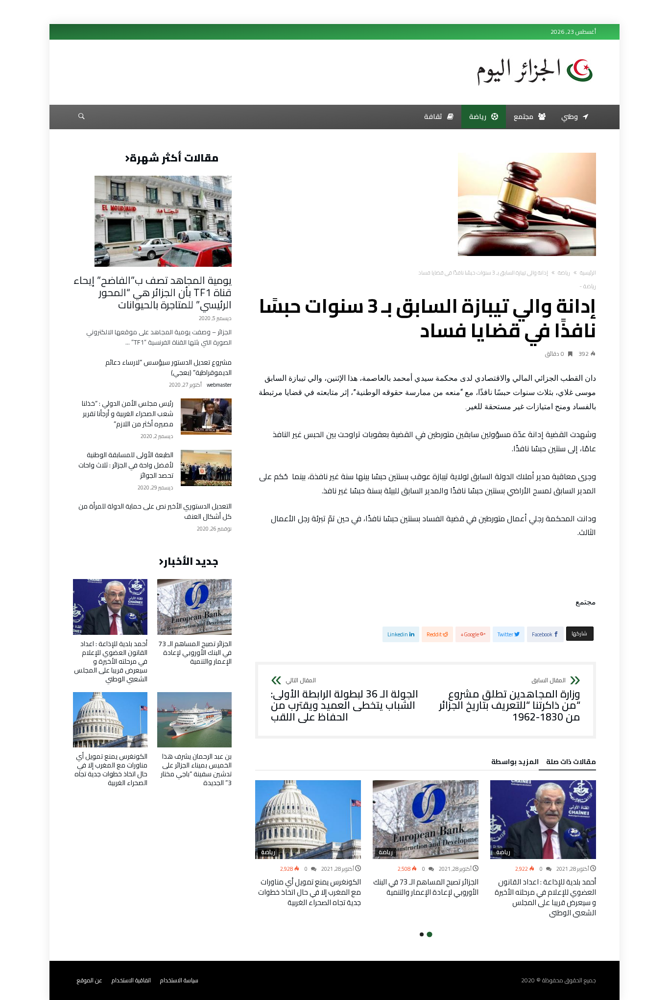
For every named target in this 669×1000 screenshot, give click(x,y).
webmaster (219, 385)
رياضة (564, 273)
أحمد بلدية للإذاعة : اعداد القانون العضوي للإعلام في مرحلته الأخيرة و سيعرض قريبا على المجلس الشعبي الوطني (545, 897)
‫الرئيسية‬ (588, 273)
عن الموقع (89, 980)
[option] (543, 849)
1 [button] (429, 934)
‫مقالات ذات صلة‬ (571, 763)
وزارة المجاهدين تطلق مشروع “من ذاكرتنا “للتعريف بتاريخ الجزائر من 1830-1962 (509, 700)
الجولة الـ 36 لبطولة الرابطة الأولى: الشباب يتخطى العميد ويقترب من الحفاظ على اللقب (344, 700)
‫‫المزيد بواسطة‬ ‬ (513, 763)
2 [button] (422, 934)
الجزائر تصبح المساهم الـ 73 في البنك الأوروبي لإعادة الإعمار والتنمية (425, 887)
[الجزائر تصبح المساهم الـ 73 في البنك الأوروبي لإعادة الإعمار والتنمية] (425, 820)
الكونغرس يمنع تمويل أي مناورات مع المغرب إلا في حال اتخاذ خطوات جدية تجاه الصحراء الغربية (309, 892)
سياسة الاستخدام (179, 980)
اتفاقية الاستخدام (131, 980)
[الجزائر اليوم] (535, 55)
